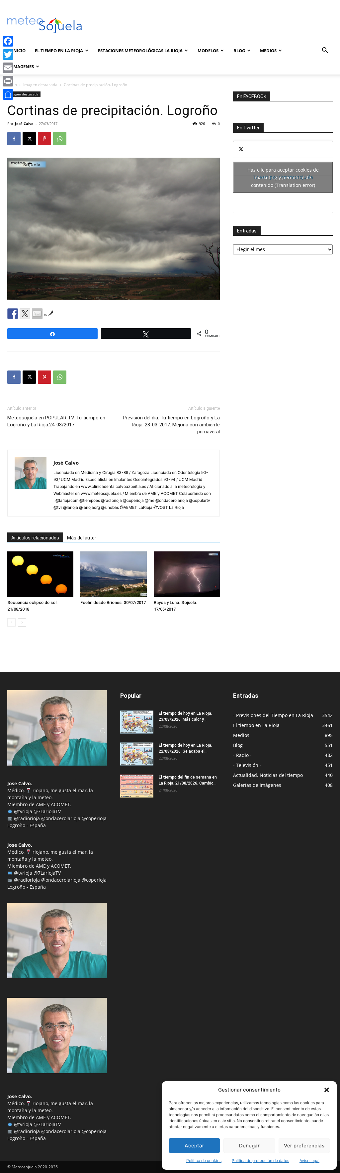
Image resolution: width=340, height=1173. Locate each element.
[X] (29, 138)
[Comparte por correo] (37, 313)
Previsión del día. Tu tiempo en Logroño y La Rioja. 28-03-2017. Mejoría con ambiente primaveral (171, 425)
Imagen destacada (40, 84)
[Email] (8, 67)
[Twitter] (8, 54)
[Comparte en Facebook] (12, 313)
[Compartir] (8, 94)
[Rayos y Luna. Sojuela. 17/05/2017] (187, 574)
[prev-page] (11, 622)
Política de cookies (203, 1160)
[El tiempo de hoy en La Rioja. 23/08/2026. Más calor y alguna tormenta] (136, 722)
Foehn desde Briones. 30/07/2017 (113, 602)
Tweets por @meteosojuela (283, 177)
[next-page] (22, 622)
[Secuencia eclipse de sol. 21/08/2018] (40, 574)
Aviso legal (309, 1160)
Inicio (19, 51)
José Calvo (24, 123)
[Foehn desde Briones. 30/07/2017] (113, 574)
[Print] (8, 81)
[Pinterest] (44, 138)
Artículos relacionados (35, 537)
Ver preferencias (304, 1145)
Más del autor (81, 537)
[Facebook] (14, 138)
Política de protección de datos (260, 1160)
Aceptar (194, 1145)
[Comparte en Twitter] (25, 313)
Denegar (249, 1145)
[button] (326, 1090)
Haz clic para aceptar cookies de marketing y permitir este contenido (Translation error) (283, 177)
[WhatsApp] (59, 138)
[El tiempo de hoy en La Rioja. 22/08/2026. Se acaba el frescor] (136, 754)
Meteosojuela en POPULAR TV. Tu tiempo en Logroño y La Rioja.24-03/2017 (56, 421)
